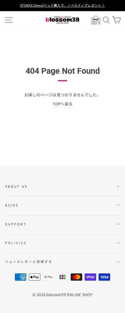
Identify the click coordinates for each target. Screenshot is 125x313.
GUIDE (12, 205)
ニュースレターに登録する (28, 261)
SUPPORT (15, 224)
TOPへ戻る (62, 104)
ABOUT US (16, 186)
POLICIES (16, 242)
